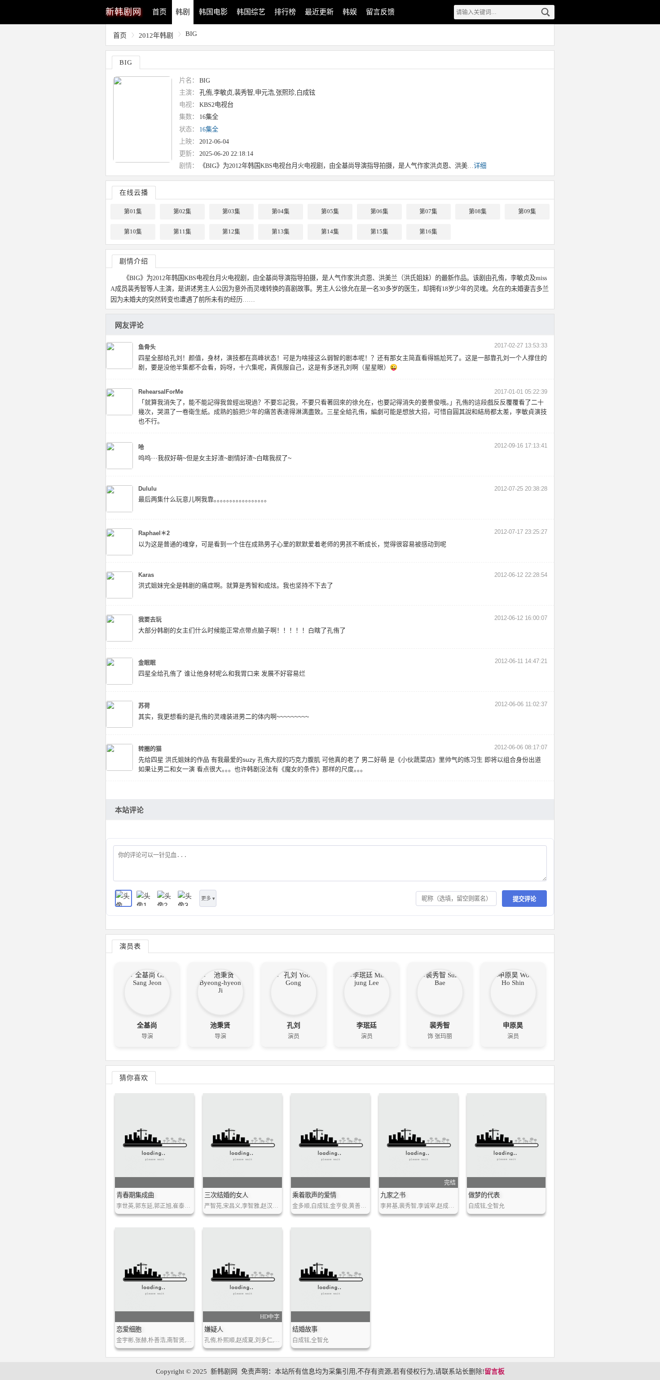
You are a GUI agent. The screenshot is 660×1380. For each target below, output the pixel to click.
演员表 (130, 946)
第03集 (231, 211)
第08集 (478, 211)
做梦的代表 (484, 1195)
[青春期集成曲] (154, 1140)
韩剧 (183, 12)
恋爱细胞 (128, 1329)
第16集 (428, 232)
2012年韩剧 (156, 35)
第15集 (379, 232)
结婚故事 (304, 1329)
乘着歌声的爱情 (314, 1195)
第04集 (281, 211)
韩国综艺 (251, 12)
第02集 (182, 211)
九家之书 (392, 1195)
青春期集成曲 (135, 1195)
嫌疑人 (213, 1329)
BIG (191, 33)
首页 (159, 12)
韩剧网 (123, 12)
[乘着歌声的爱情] (330, 1140)
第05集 (330, 211)
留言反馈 (380, 12)
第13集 (281, 232)
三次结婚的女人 (226, 1195)
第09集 (527, 211)
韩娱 (350, 12)
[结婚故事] (330, 1274)
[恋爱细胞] (154, 1274)
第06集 (379, 211)
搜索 (545, 12)
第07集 (428, 211)
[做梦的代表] (506, 1140)
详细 (480, 165)
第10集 (133, 232)
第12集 (231, 232)
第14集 (330, 232)
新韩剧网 (224, 1371)
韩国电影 (213, 12)
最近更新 (319, 12)
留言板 (494, 1371)
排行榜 (285, 12)
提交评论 (524, 899)
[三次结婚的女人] (242, 1140)
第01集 (133, 211)
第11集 (182, 232)
